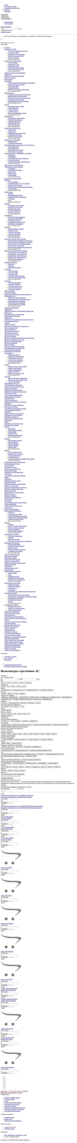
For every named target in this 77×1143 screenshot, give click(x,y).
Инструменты (9, 569)
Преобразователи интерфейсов (14, 348)
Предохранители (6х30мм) (16, 304)
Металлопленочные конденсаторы (19, 98)
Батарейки (8, 412)
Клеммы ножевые (14, 212)
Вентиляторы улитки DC (16, 245)
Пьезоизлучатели (13, 160)
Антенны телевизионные (16, 276)
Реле (9, 200)
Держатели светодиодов (16, 356)
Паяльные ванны (13, 585)
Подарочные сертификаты (13, 1121)
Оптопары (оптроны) (15, 143)
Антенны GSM (13, 272)
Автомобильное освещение (13, 385)
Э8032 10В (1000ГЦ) (7, 1067)
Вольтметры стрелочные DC (17, 257)
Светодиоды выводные (15, 360)
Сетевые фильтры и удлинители (15, 462)
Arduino (7, 323)
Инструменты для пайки (12, 583)
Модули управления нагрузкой (14, 346)
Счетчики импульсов (15, 286)
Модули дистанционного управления (17, 326)
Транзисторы (9, 116)
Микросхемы (12, 141)
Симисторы (12, 130)
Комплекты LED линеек (16, 68)
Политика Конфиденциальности (15, 1107)
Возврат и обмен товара (12, 1097)
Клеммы (7, 204)
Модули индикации (11, 343)
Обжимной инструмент (15, 598)
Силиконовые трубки (15, 514)
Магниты (11, 264)
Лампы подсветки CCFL (16, 69)
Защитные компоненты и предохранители (18, 294)
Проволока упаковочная (12, 645)
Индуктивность (13, 148)
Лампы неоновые (13, 371)
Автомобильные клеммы (16, 205)
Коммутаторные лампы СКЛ (17, 366)
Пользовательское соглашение (14, 1109)
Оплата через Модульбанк (13, 1102)
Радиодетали (9, 79)
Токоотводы (8, 507)
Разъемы (7, 180)
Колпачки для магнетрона (16, 54)
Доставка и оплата (10, 6)
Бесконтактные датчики (16, 229)
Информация (5, 1094)
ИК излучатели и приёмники (14, 165)
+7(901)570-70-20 (10, 1127)
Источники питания (11, 407)
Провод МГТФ (13, 442)
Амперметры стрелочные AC (17, 252)
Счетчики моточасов (15, 287)
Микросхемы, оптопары (12, 140)
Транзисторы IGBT (14, 121)
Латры (7, 422)
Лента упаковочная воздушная (14, 640)
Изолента (11, 512)
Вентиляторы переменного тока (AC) (20, 240)
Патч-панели (9, 499)
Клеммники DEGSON (15, 219)
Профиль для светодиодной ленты (16, 392)
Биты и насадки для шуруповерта (15, 618)
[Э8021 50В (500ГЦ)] (11, 950)
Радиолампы (12, 175)
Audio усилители (10, 324)
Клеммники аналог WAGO (17, 222)
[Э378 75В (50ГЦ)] (11, 894)
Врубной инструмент (15, 600)
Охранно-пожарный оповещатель (19, 162)
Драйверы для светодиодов (13, 415)
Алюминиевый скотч (11, 568)
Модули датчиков (10, 336)
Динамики (11, 155)
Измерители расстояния (16, 578)
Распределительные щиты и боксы (16, 502)
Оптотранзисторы (14, 123)
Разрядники (8, 318)
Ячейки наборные (10, 648)
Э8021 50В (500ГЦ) (7, 951)
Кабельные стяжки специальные (15, 563)
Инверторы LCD (13, 64)
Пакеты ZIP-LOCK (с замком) (14, 643)
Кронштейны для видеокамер (14, 492)
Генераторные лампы (15, 170)
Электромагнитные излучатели (18, 158)
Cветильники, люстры (12, 383)
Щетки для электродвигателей (14, 76)
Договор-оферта (10, 1099)
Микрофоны (12, 157)
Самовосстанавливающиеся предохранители (19, 319)
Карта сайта (8, 1119)
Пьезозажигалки (10, 630)
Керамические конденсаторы (17, 96)
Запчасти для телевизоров (13, 61)
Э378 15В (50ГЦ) (6, 839)
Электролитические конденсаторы (19, 94)
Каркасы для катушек (11, 486)
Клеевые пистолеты (14, 606)
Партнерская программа (12, 1111)
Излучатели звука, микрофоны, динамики (18, 153)
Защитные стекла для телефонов (15, 73)
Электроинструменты (11, 605)
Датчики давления (14, 232)
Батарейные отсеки (11, 467)
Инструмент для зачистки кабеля (18, 595)
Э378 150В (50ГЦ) (6, 829)
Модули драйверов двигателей (14, 339)
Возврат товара (9, 1117)
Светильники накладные (12, 397)
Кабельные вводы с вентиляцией (15, 484)
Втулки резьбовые (14, 529)
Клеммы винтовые (14, 209)
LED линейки (12, 63)
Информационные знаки (12, 481)
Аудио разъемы (13, 182)
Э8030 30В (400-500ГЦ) (8, 1001)
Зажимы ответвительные (16, 546)
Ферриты (11, 266)
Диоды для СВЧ (13, 52)
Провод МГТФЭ (13, 444)
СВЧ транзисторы (14, 125)
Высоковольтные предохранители (19, 299)
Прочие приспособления (12, 625)
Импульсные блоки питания (14, 418)
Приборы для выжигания (16, 608)
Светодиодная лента (11, 400)
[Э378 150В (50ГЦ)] (7, 827)
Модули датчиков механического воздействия (19, 338)
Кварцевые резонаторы (15, 150)
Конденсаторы (9, 93)
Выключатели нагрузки (12, 316)
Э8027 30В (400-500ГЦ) (8, 990)
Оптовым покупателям (12, 8)
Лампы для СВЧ (13, 57)
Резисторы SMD (13, 86)
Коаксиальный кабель (15, 435)
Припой (10, 538)
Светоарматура (9, 398)
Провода (7, 439)
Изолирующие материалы (13, 511)
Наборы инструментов (12, 611)
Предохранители (10, 296)
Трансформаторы (13, 146)
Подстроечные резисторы (16, 84)
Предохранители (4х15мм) (16, 301)
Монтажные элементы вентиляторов (20, 247)
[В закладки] (11, 813)
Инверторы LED (13, 66)
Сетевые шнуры (13, 457)
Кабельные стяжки (11, 558)
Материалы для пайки (12, 534)
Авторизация (9, 22)
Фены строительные (14, 610)
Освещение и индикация (12, 351)
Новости (7, 10)
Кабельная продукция (11, 425)
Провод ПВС (12, 447)
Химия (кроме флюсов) (12, 554)
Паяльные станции (14, 586)
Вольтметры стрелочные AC (17, 256)
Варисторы (8, 313)
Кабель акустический (15, 430)
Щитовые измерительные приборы (16, 251)
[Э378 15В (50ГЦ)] (7, 838)
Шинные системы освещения (14, 405)
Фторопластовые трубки (12, 559)
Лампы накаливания (14, 370)
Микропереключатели (15, 195)
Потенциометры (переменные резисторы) (21, 83)
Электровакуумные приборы (14, 167)
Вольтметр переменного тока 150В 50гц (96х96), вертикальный (21, 808)
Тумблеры (11, 198)
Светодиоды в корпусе (15, 358)
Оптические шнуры (14, 455)
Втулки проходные (11, 470)
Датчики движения (14, 234)
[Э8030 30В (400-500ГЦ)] (9, 999)
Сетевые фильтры (10, 292)
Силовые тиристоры (14, 135)
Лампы (7, 365)
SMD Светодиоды (14, 355)
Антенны (8, 269)
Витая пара (11, 428)
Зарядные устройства (11, 417)
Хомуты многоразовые (12, 561)
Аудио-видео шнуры (14, 452)
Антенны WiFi (13, 274)
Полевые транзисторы (15, 120)
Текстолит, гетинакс (11, 556)
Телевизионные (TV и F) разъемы (19, 183)
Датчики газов (13, 230)
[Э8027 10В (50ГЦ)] (11, 978)
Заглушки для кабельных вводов (15, 475)
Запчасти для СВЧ (10, 49)
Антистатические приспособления (16, 622)
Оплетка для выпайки (15, 536)
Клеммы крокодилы (14, 210)
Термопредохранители (12, 308)
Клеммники (8, 215)
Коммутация (8, 192)
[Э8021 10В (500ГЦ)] (11, 922)
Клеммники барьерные (15, 224)
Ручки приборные (10, 504)
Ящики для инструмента (12, 650)
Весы (10, 575)
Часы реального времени (12, 350)
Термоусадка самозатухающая (17, 517)
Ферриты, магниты (11, 262)
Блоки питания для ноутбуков (14, 413)
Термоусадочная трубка (15, 519)
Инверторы (8, 420)
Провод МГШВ (13, 445)
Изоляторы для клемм (15, 207)
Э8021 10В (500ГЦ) (7, 923)
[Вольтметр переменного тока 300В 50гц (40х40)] (17, 795)
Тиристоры (11, 131)
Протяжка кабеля (10, 623)
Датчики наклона (13, 235)
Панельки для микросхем (13, 497)
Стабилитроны (13, 111)
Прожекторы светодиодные (13, 390)
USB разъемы (12, 188)
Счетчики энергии (14, 289)
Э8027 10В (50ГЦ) (6, 979)
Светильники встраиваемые (14, 395)
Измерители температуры (16, 580)
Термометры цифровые (15, 259)
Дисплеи (7, 376)
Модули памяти (10, 345)
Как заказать (8, 658)
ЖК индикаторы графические (17, 378)
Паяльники (11, 590)
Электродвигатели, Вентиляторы (15, 239)
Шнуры (7, 450)
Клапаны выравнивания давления (15, 487)
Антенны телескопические (16, 277)
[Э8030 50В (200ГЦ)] (11, 1027)
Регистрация (9, 23)
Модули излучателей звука (13, 341)
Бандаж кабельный (14, 544)
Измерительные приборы (13, 571)
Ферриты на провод (14, 267)
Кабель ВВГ (12, 432)
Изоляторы (8, 479)
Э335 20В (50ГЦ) (6, 818)
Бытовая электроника (11, 627)
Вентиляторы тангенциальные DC (19, 244)
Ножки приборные (11, 496)
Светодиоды (8, 353)
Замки (6, 477)
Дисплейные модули (11, 333)
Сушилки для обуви (11, 632)
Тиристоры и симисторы (12, 128)
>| (5, 1088)
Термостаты (8, 309)
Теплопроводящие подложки (17, 516)
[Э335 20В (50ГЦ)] (7, 817)
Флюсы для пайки (14, 539)
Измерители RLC (13, 576)
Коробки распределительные (14, 489)
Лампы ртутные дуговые (16, 373)
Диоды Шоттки (13, 108)
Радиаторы (8, 501)
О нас (6, 5)
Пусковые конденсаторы (16, 99)
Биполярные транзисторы (16, 118)
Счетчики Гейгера (14, 284)
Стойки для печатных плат (13, 506)
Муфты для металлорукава (16, 549)
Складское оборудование (12, 633)
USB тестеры (12, 573)
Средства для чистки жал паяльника (19, 541)
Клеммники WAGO (14, 220)
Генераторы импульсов (12, 331)
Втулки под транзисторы (12, 469)
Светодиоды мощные (15, 361)
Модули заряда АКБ (11, 328)
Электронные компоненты (13, 178)
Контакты (8, 11)
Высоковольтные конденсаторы (18, 101)
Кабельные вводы (10, 482)
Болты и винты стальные (16, 528)
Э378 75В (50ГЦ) (6, 895)
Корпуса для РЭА (10, 491)
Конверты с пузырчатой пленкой (15, 637)
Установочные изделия (12, 464)
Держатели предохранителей (14, 472)
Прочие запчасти (10, 78)
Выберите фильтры (14, 776)
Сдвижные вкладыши (15, 551)
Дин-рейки (8, 474)
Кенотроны (11, 172)
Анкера (10, 524)
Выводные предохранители (17, 298)
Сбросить (4, 776)
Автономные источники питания (15, 408)
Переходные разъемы (15, 185)
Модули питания (10, 329)
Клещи (10, 601)
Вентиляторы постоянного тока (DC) (20, 242)
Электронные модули (11, 321)
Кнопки (10, 193)
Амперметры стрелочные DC (17, 254)
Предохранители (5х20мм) (16, 303)
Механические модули (12, 334)
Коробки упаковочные (12, 638)
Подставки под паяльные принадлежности (22, 591)
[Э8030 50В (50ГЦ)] (7, 1038)
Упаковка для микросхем (12, 647)
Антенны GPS (12, 271)
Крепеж (7, 522)
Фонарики (8, 403)
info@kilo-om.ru (6, 32)
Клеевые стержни (10, 564)
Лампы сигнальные (11, 388)
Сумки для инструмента (12, 613)
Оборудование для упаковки (14, 642)
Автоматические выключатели (14, 314)
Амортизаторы (9, 465)
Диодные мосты (13, 110)
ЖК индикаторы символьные (17, 380)
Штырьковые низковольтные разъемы (20, 187)
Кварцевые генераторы (15, 151)
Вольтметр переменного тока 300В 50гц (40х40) (16, 797)
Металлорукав (12, 548)
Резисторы (8, 81)
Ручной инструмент (11, 593)
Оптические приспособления (14, 616)
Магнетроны (12, 173)
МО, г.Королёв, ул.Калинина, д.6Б (15, 1135)
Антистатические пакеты (13, 635)
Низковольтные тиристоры (17, 133)
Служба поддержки (7, 1114)
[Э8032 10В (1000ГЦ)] (11, 1066)
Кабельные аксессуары (12, 543)
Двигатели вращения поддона (18, 51)
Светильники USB (11, 393)
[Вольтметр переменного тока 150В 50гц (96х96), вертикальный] (22, 806)
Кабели (7, 427)
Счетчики (8, 281)
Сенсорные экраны (14, 381)
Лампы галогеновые (14, 368)
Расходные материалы (12, 509)
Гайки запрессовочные (15, 531)
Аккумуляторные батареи (13, 410)
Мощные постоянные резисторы (18, 89)
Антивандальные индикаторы (14, 386)
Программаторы (10, 615)
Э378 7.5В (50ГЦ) (6, 867)
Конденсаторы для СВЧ (15, 56)
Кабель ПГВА (12, 434)
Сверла (7, 620)
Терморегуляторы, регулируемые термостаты (19, 311)
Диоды (7, 104)
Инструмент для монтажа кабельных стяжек (22, 596)
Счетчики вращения (14, 282)
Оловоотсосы (12, 588)
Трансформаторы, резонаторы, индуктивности (19, 145)
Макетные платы (10, 494)
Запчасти (7, 47)
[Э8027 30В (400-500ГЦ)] (9, 988)
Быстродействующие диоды (17, 113)
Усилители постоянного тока (14, 423)
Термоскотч (8, 566)
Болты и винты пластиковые (17, 526)
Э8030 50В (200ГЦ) (7, 1029)
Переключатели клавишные (17, 197)
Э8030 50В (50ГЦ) (6, 1039)
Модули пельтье (10, 291)
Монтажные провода (15, 440)
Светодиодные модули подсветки (15, 402)
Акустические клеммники (16, 217)
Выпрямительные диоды (16, 106)
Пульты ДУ (8, 74)
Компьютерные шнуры (15, 454)
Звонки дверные (10, 628)
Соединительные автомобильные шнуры (21, 459)
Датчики (7, 227)
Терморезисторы (13, 88)
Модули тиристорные (15, 136)
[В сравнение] (13, 813)
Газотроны (11, 168)
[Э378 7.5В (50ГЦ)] (11, 866)
